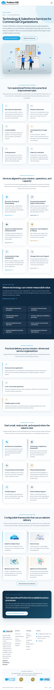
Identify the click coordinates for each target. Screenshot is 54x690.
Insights (28, 646)
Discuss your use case (9, 298)
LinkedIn (40, 641)
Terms (50, 687)
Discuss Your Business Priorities (15, 613)
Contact (28, 649)
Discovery (18, 634)
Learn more (8, 215)
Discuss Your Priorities (11, 38)
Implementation (19, 636)
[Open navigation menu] (51, 2)
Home (4, 14)
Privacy (46, 687)
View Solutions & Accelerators (27, 583)
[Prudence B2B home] (10, 2)
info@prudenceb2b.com (44, 634)
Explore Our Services (29, 38)
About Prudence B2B (28, 635)
